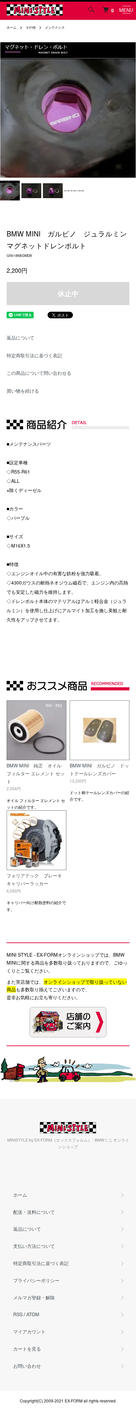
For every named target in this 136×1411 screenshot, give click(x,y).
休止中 (68, 293)
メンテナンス (55, 27)
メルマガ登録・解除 (34, 1297)
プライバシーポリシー (36, 1280)
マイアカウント (29, 1331)
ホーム (12, 27)
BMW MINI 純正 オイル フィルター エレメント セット (36, 773)
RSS (17, 1314)
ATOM (32, 1314)
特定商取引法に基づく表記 (34, 355)
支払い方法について (34, 1246)
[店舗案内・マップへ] (68, 1022)
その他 (31, 27)
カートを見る (27, 1348)
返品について (20, 337)
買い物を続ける (23, 390)
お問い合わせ (27, 1365)
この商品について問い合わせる (39, 373)
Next (128, 110)
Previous (7, 110)
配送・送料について (34, 1212)
